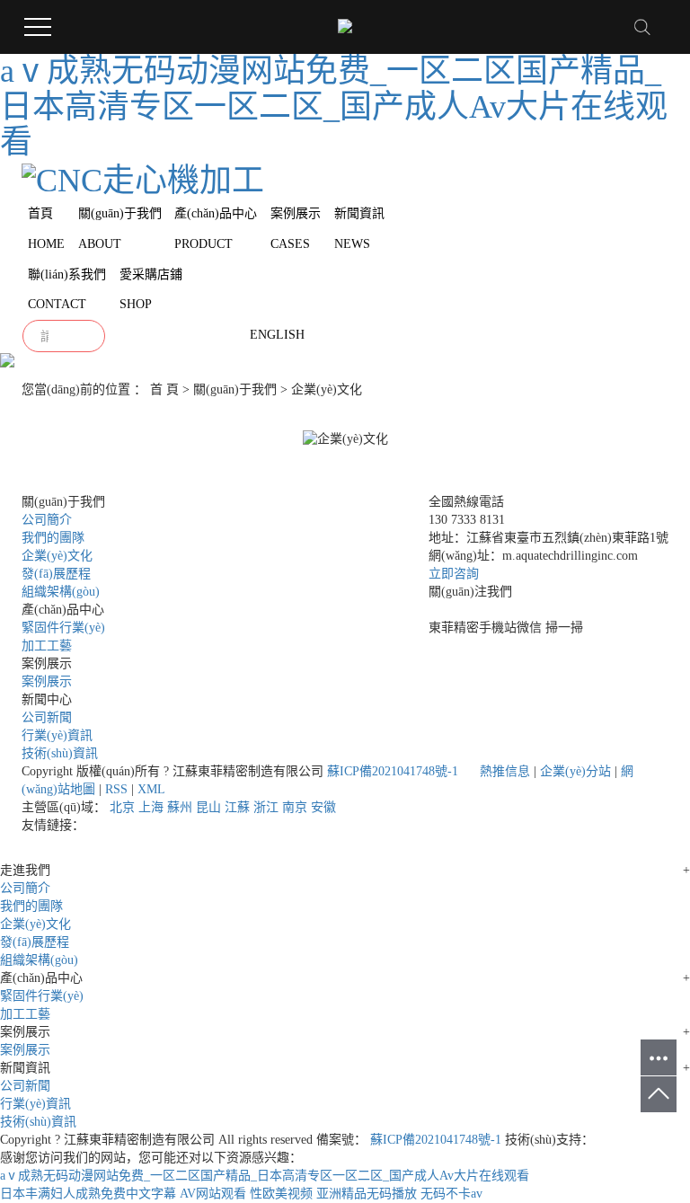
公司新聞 (47, 717)
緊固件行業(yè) (63, 627)
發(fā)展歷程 (56, 573)
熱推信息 (505, 771)
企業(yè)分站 (575, 771)
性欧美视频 (281, 1193)
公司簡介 (47, 519)
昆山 (208, 807)
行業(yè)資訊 (57, 735)
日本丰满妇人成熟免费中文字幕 (88, 1193)
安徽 (323, 807)
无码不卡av (451, 1193)
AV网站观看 (213, 1193)
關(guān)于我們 (235, 389)
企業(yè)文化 (57, 555)
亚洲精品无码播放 (366, 1193)
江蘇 (237, 807)
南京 (294, 807)
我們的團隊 (53, 537)
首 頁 (164, 389)
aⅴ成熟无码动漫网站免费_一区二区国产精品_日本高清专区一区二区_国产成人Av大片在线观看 (334, 106)
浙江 (266, 807)
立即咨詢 (454, 573)
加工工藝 (47, 645)
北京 (122, 807)
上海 (151, 807)
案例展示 (47, 681)
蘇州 (179, 807)
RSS (116, 789)
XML (151, 789)
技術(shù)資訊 (60, 753)
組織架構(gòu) (61, 591)
